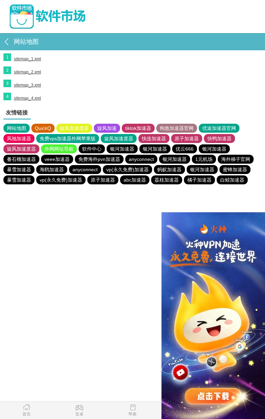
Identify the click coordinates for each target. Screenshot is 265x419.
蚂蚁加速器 (169, 169)
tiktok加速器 (138, 128)
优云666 (185, 149)
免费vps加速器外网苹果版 (68, 138)
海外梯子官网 (235, 159)
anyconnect (141, 159)
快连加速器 (154, 138)
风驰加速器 (19, 138)
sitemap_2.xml (27, 72)
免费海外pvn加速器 (99, 159)
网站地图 (16, 128)
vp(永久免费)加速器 (127, 169)
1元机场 (204, 159)
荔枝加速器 (167, 180)
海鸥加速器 (52, 169)
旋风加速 (107, 128)
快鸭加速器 (219, 138)
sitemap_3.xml (27, 85)
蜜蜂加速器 (235, 169)
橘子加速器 (199, 180)
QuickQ (43, 128)
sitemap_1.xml (27, 59)
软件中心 (91, 149)
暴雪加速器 (19, 169)
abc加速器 (135, 180)
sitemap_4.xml (27, 98)
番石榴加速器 (21, 159)
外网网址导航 (59, 149)
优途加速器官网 (219, 128)
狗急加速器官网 (177, 128)
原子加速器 (187, 138)
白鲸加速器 (232, 180)
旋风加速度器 (74, 128)
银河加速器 (122, 149)
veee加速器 (57, 159)
